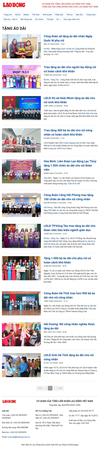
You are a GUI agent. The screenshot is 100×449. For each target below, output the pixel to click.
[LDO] (21, 46)
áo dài (52, 145)
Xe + (58, 19)
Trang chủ (8, 14)
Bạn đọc (79, 14)
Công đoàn (91, 14)
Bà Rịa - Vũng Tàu (51, 79)
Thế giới (49, 19)
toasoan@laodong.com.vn (19, 437)
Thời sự (69, 14)
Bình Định (86, 113)
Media (26, 14)
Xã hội (17, 14)
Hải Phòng (48, 207)
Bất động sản (26, 19)
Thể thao (36, 14)
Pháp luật (59, 14)
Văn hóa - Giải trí (10, 19)
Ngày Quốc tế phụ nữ (65, 49)
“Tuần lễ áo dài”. (74, 183)
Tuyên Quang (68, 143)
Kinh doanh (47, 14)
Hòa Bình (48, 178)
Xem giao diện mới (71, 19)
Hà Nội (47, 49)
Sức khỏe (39, 19)
